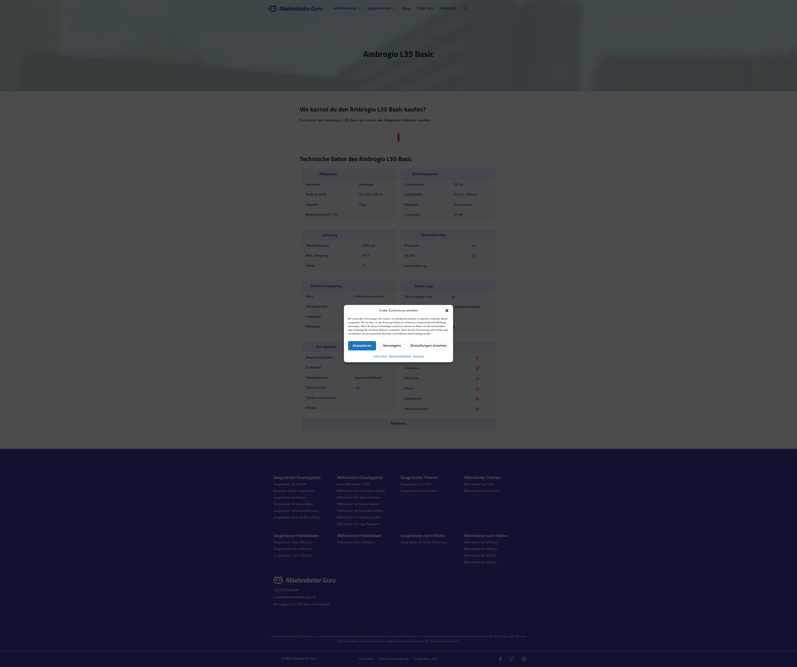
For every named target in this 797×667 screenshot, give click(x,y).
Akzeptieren (362, 346)
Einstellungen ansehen (428, 346)
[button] (447, 310)
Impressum (418, 356)
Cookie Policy (380, 356)
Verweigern (392, 346)
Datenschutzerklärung (400, 356)
